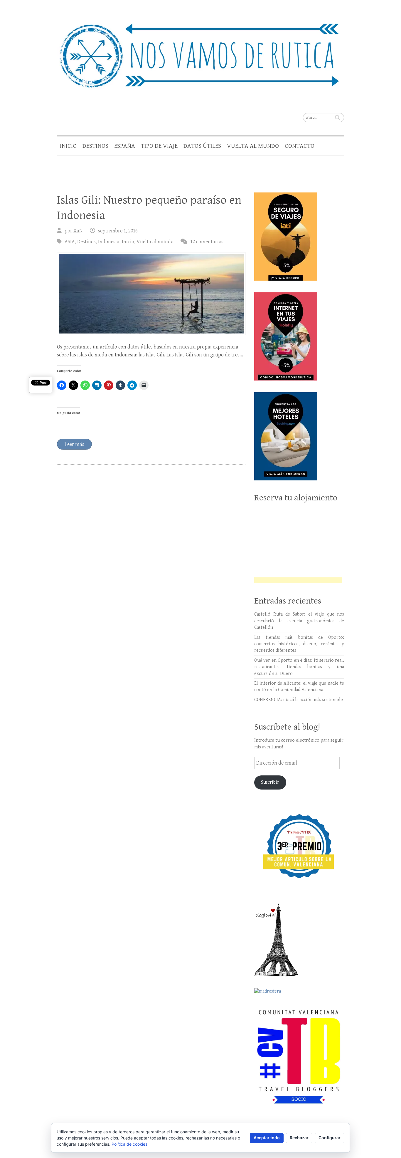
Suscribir (270, 782)
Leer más (74, 444)
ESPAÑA (124, 146)
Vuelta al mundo (155, 242)
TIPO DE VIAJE (159, 146)
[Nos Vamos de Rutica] (200, 51)
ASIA (70, 242)
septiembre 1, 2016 (118, 231)
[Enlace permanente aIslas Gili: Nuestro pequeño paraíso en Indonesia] (151, 293)
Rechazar (299, 1137)
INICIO (68, 146)
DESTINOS (95, 146)
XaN (78, 231)
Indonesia (108, 242)
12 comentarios (206, 242)
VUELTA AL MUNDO (253, 146)
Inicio (128, 242)
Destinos (86, 242)
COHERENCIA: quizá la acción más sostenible (298, 700)
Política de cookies (129, 1144)
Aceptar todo (267, 1137)
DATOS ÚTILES (202, 146)
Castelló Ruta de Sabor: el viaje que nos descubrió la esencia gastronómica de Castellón (299, 620)
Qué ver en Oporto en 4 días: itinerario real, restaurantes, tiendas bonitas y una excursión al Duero (299, 667)
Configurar (330, 1137)
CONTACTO (299, 146)
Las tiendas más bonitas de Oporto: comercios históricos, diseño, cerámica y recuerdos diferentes (299, 644)
